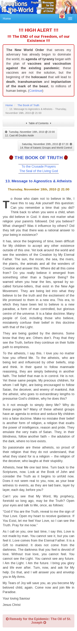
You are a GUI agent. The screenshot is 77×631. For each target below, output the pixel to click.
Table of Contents (38, 123)
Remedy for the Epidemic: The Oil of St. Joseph (40, 620)
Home (7, 18)
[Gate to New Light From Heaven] (62, 15)
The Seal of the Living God (38, 171)
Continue (35, 91)
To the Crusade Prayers (39, 166)
